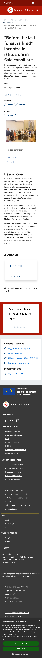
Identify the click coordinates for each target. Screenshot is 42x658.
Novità (13, 19)
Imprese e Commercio (13, 472)
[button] (21, 654)
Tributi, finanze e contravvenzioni (18, 497)
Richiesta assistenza (13, 597)
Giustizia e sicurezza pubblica (16, 494)
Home (5, 19)
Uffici (7, 438)
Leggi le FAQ (10, 594)
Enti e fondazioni (12, 442)
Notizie (8, 520)
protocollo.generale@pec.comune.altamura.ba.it (21, 573)
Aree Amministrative (13, 435)
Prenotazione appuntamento (16, 586)
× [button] (39, 620)
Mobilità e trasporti (13, 479)
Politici (8, 446)
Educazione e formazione (15, 490)
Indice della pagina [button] (15, 150)
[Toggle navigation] (4, 10)
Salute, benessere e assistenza (17, 505)
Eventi (7, 541)
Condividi (8, 95)
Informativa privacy (13, 616)
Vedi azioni (20, 95)
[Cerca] (37, 10)
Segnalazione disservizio (15, 590)
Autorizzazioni (11, 508)
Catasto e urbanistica (13, 475)
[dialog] (21, 638)
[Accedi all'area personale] (33, 3)
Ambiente (7, 22)
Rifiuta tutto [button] (20, 649)
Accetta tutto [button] (21, 644)
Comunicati (23, 19)
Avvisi (7, 527)
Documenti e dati (12, 453)
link (10, 639)
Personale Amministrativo (15, 449)
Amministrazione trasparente (17, 612)
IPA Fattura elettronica (14, 601)
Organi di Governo (12, 431)
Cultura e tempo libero (14, 468)
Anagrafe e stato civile (14, 464)
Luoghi (8, 537)
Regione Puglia (9, 2)
